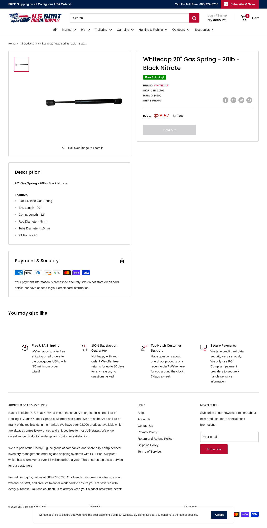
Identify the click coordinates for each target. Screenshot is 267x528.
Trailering (101, 29)
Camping (123, 29)
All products (27, 43)
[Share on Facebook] (225, 100)
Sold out (169, 130)
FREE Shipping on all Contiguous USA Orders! (39, 4)
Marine (66, 29)
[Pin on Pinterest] (233, 100)
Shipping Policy (148, 445)
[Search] (194, 18)
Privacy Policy (147, 432)
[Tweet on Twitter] (241, 100)
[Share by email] (249, 100)
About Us (144, 419)
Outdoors (178, 29)
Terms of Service (149, 451)
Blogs (141, 412)
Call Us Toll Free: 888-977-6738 (196, 4)
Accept (219, 514)
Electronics (202, 29)
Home (11, 43)
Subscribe (214, 449)
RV (83, 29)
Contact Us (145, 425)
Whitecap (161, 85)
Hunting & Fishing (151, 29)
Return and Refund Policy (155, 438)
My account (216, 20)
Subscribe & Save (242, 4)
